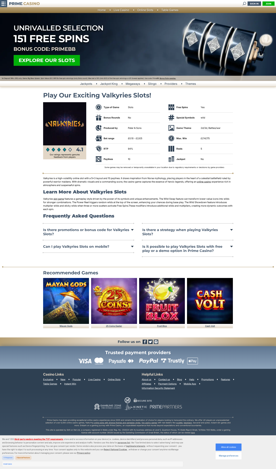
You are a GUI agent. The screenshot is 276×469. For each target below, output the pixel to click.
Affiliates (146, 383)
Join (268, 3)
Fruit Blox (162, 326)
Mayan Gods (66, 326)
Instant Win (70, 383)
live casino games (149, 423)
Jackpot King (109, 84)
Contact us (164, 379)
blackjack (188, 423)
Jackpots (86, 84)
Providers (171, 84)
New (63, 379)
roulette (179, 423)
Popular (77, 379)
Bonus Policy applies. (168, 78)
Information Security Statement (158, 388)
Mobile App (190, 383)
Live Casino (121, 10)
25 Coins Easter (114, 326)
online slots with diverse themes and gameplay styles (117, 423)
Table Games (169, 10)
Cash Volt (210, 326)
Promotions (207, 379)
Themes (190, 84)
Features (225, 379)
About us (146, 379)
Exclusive (48, 379)
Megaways (133, 84)
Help (191, 379)
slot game (58, 198)
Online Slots (145, 10)
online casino (204, 181)
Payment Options (167, 383)
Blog (179, 379)
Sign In (254, 3)
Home (102, 10)
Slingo (152, 84)
